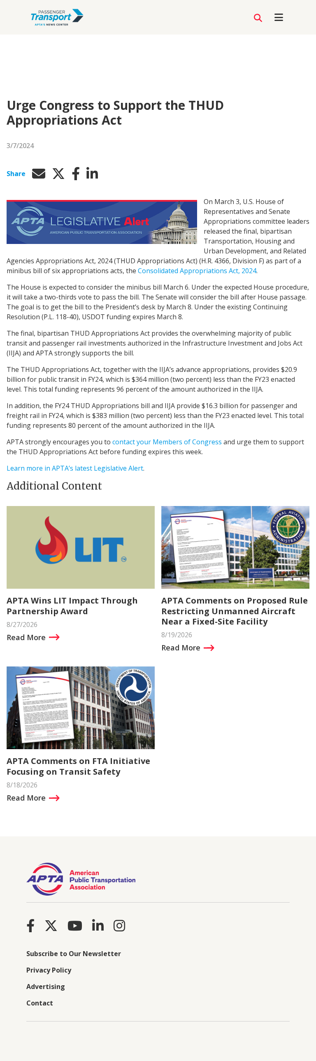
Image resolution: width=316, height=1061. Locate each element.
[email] (38, 173)
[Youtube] (74, 925)
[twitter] (58, 173)
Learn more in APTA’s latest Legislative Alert (75, 468)
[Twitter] (51, 925)
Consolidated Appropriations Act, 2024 (197, 270)
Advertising (45, 986)
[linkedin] (92, 173)
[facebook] (76, 173)
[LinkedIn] (98, 925)
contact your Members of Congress (167, 441)
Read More (26, 637)
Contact (39, 1003)
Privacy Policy (48, 970)
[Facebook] (30, 925)
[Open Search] (258, 18)
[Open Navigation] (279, 17)
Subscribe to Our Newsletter (73, 953)
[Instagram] (119, 925)
